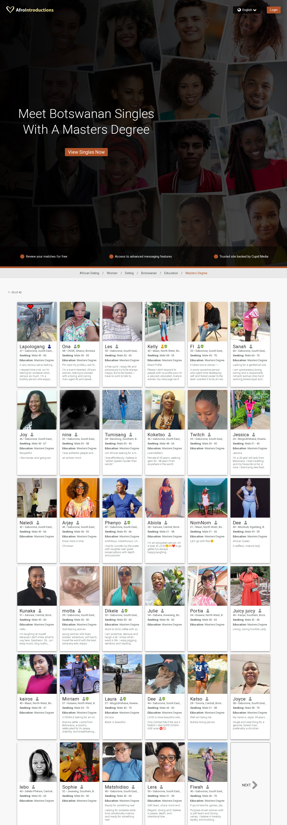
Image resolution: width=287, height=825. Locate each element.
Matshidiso (117, 787)
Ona (66, 346)
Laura (111, 699)
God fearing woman (74, 629)
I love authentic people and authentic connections (79, 453)
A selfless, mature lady (246, 545)
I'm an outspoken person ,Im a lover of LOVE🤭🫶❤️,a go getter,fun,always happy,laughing (164, 547)
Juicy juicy (244, 610)
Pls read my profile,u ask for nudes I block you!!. (79, 364)
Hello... (23, 629)
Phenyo (113, 522)
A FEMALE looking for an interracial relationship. (79, 717)
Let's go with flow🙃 (202, 541)
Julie (152, 610)
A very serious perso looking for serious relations (37, 364)
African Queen (241, 541)
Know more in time (73, 541)
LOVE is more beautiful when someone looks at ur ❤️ (164, 717)
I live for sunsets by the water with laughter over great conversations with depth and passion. (122, 550)
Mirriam (70, 699)
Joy (23, 434)
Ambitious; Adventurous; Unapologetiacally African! (122, 541)
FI (192, 346)
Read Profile (154, 364)
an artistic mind (71, 457)
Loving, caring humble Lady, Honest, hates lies (250, 629)
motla (68, 610)
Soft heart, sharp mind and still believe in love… (164, 805)
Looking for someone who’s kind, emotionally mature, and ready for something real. (120, 815)
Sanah (239, 346)
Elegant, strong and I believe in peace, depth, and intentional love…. (164, 813)
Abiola (154, 522)
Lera (152, 787)
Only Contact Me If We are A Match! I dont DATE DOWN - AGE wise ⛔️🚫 (163, 725)
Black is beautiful (115, 722)
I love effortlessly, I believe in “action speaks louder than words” (121, 461)
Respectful (26, 453)
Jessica (241, 434)
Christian (67, 545)
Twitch (197, 434)
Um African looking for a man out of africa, (122, 453)
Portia (196, 610)
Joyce (239, 699)
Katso (196, 699)
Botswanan (149, 273)
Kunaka (27, 610)
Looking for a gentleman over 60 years (250, 364)
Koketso (156, 434)
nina (66, 434)
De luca (109, 717)
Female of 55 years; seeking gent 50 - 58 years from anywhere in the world (163, 461)
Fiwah (196, 787)
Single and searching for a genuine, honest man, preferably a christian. (248, 725)
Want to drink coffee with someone (122, 629)
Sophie (69, 787)
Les (108, 346)
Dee (237, 522)
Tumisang (115, 434)
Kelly (152, 346)
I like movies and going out (35, 457)
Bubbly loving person (202, 722)
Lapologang (32, 346)
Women (112, 273)
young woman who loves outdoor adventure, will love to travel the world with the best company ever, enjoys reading (79, 638)
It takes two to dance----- (204, 364)
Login (274, 10)
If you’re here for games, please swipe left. (207, 805)
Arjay (67, 522)
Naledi (26, 522)
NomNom (200, 522)
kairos (26, 699)
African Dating (89, 273)
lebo (24, 787)
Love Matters (155, 453)
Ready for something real (119, 805)
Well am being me (200, 717)
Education (171, 273)
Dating (129, 273)
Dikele (111, 610)
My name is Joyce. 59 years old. (250, 717)
